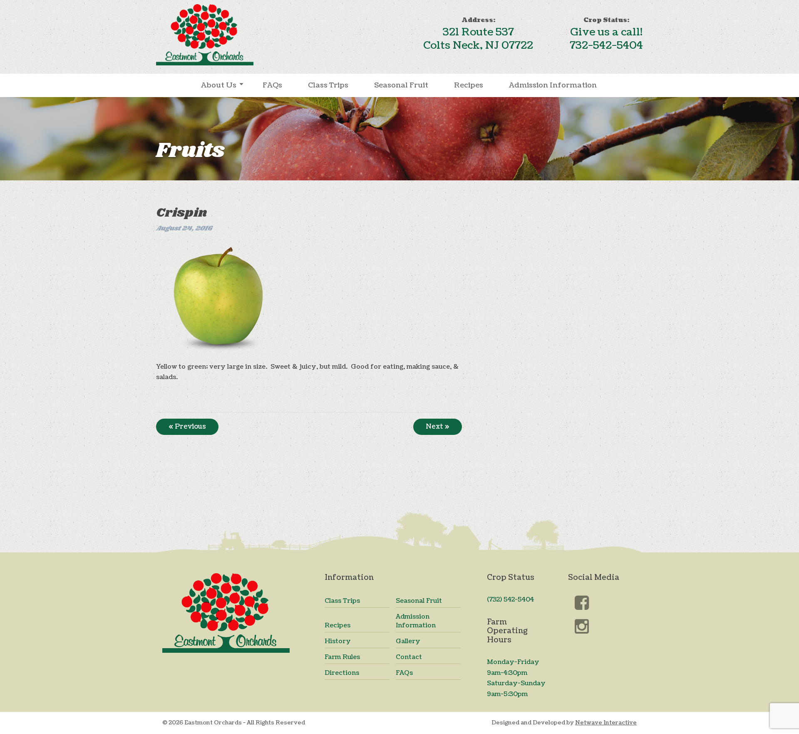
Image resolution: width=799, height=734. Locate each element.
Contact (409, 657)
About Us (218, 85)
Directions (342, 673)
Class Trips (328, 85)
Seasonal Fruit (401, 85)
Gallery (408, 641)
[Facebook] (582, 604)
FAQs (272, 85)
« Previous (187, 426)
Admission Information (553, 85)
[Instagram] (582, 626)
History (338, 641)
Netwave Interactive (606, 723)
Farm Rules (342, 657)
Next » (437, 426)
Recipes (468, 85)
